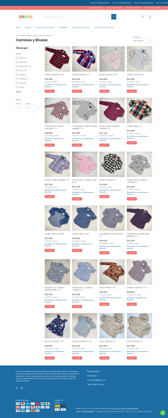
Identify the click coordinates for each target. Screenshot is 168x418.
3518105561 (92, 376)
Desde (18, 104)
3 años (35, 36)
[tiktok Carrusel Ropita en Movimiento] (22, 388)
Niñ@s (29, 36)
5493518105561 (93, 371)
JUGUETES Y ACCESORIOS (45, 28)
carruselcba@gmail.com (96, 380)
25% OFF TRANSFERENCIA (89, 3)
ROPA (18, 28)
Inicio (18, 36)
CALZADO (27, 28)
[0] (149, 16)
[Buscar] (113, 17)
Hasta (28, 104)
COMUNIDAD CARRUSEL (81, 28)
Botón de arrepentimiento (129, 409)
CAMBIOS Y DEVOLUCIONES (104, 28)
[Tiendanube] (85, 412)
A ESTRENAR (63, 28)
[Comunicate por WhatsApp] (163, 413)
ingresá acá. (115, 409)
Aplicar (39, 108)
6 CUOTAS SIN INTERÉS (84, 8)
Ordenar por (137, 37)
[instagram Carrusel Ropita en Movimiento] (17, 388)
